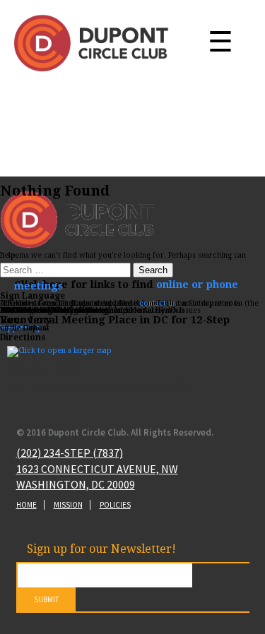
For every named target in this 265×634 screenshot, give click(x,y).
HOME (26, 505)
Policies (115, 505)
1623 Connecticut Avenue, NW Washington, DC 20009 (97, 476)
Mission (68, 505)
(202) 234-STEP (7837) (69, 452)
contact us (157, 303)
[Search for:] (66, 271)
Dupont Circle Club (91, 43)
